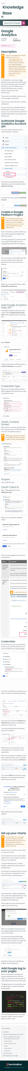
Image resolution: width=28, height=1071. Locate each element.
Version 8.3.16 (6, 45)
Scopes (6, 1046)
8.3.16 (17, 57)
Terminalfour (8, 1067)
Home (3, 26)
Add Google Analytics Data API (12, 1038)
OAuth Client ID (8, 1048)
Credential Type (8, 1041)
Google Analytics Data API (12, 224)
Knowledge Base (13, 10)
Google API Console (13, 239)
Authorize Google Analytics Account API (13, 1034)
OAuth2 (19, 427)
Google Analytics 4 (16, 59)
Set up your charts (7, 1053)
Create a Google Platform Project (11, 1036)
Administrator (16, 40)
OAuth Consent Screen (10, 1043)
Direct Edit (23, 71)
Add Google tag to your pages (10, 1055)
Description (6, 1032)
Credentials (7, 1050)
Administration (15, 26)
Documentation (8, 26)
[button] (2, 17)
